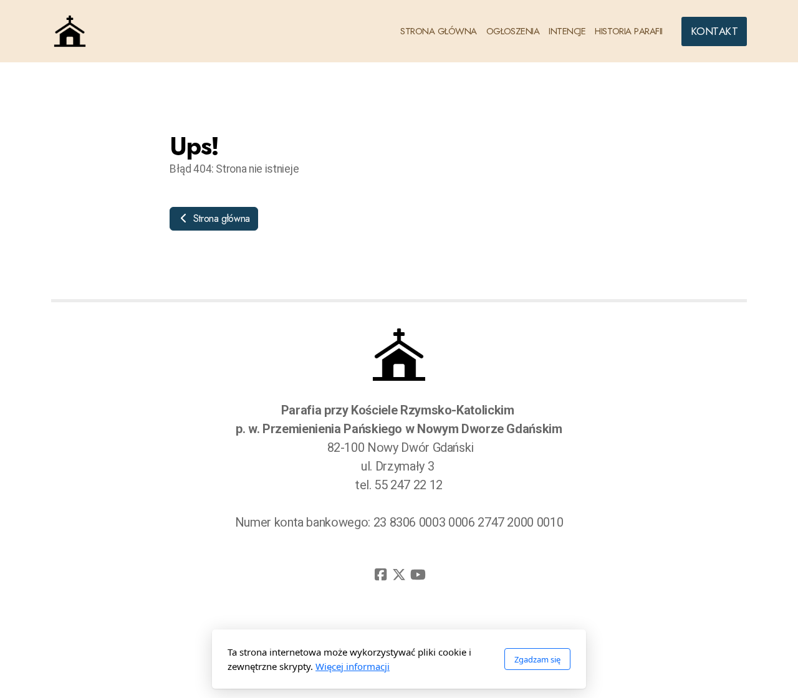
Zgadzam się (537, 659)
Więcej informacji (352, 666)
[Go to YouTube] (417, 574)
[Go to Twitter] (399, 574)
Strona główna (220, 218)
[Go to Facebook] (380, 574)
